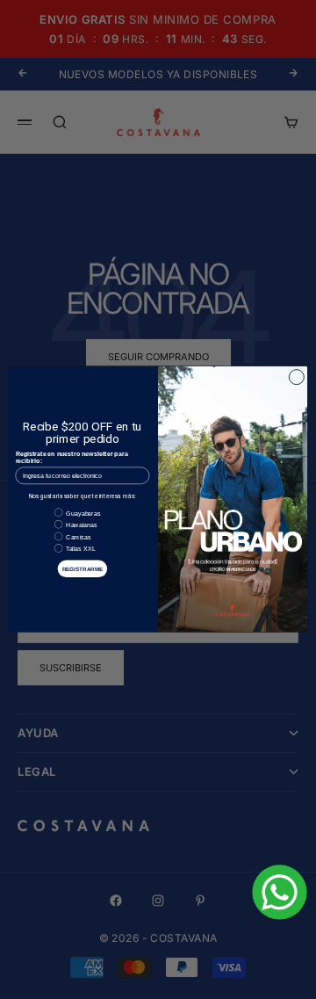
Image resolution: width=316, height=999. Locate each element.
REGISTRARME (83, 569)
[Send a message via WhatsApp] (279, 892)
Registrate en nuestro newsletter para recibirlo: (72, 458)
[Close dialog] (296, 377)
